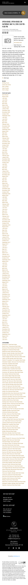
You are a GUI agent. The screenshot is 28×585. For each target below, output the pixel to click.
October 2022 (5, 162)
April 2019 (4, 213)
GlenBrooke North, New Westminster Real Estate (13, 393)
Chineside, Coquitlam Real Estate (10, 363)
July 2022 (4, 164)
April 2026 (4, 103)
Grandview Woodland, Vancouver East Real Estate (14, 396)
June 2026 (4, 100)
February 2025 (5, 124)
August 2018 (5, 226)
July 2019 (4, 207)
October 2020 (5, 192)
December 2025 (6, 110)
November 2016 (6, 256)
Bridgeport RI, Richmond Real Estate (10, 349)
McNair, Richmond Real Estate (9, 431)
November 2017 (6, 239)
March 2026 (5, 105)
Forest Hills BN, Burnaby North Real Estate (12, 384)
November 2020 (6, 190)
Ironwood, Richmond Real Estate (10, 412)
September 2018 (6, 225)
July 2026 (4, 98)
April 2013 (4, 322)
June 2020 (4, 199)
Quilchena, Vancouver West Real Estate (11, 448)
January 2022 (5, 171)
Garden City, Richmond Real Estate (10, 391)
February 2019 (5, 216)
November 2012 (6, 331)
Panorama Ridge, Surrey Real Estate (10, 441)
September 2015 (6, 280)
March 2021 (5, 183)
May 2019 (4, 211)
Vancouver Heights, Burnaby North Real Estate (13, 473)
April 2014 (4, 303)
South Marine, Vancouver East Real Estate (12, 460)
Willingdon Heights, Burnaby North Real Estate (13, 483)
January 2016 (5, 273)
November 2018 (6, 221)
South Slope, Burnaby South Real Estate (11, 462)
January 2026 (5, 108)
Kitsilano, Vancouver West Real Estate (13, 30)
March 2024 (5, 136)
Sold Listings (5, 90)
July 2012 (4, 337)
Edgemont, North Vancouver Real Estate (11, 379)
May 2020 (4, 200)
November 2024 (6, 126)
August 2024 (5, 131)
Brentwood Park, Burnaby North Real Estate (12, 348)
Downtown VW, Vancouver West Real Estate (12, 372)
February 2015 (5, 291)
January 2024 (5, 140)
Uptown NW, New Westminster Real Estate (12, 469)
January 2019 (5, 218)
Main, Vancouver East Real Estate (10, 426)
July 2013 (4, 318)
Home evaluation (7, 510)
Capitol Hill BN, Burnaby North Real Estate (12, 358)
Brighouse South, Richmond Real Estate (11, 351)
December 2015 (6, 275)
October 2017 (5, 240)
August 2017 (5, 244)
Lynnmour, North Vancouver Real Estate (11, 422)
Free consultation (7, 512)
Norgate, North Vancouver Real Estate (11, 440)
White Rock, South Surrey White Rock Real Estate (13, 481)
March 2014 (5, 304)
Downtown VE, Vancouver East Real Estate (12, 370)
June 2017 (4, 247)
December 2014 (6, 294)
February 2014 (5, 306)
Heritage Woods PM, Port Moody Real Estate (13, 408)
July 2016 (4, 263)
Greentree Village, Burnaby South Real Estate (12, 398)
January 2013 (5, 327)
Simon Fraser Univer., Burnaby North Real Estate (13, 457)
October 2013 (5, 313)
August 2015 (5, 282)
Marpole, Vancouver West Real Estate (11, 427)
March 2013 (5, 324)
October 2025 (5, 114)
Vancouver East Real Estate (8, 471)
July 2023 (4, 148)
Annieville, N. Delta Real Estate (9, 344)
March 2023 (5, 154)
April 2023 (4, 152)
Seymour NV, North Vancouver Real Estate (12, 452)
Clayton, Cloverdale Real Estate (9, 365)
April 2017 (4, 251)
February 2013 (5, 325)
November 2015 (6, 277)
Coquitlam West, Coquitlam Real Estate (11, 368)
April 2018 (4, 232)
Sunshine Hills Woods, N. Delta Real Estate (12, 466)
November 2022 (6, 160)
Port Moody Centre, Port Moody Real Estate (12, 443)
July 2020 (4, 197)
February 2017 (5, 254)
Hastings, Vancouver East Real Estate (11, 405)
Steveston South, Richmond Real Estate (11, 464)
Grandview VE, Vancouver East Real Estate (12, 394)
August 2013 (5, 317)
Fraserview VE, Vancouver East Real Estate (12, 389)
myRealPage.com (16, 556)
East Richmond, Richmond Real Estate (11, 377)
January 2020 (5, 206)
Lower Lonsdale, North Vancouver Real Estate (13, 419)
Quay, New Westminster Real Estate (10, 445)
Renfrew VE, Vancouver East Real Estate (11, 450)
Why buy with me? (7, 497)
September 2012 (6, 334)
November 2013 (6, 311)
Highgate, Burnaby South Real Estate (11, 410)
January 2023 (5, 157)
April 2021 (4, 181)
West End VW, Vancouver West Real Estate (12, 476)
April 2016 (4, 268)
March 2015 (5, 289)
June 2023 (4, 150)
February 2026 (5, 107)
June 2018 (4, 228)
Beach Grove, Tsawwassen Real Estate (11, 346)
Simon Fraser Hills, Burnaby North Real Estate (13, 455)
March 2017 (5, 252)
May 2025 (4, 121)
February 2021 (5, 185)
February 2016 (5, 272)
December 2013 (6, 310)
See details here (18, 42)
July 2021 (4, 178)
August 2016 (5, 261)
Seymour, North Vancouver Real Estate (11, 453)
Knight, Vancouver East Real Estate (10, 415)
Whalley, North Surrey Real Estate (10, 480)
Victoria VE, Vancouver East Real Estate (11, 474)
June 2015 (4, 285)
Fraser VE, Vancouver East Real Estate (11, 386)
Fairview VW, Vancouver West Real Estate (12, 381)
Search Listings (7, 501)
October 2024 (5, 128)
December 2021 (6, 173)
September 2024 (6, 129)
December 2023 (6, 141)
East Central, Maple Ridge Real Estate (11, 375)
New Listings (5, 86)
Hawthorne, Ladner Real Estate (9, 407)
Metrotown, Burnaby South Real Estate (11, 433)
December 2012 (6, 329)
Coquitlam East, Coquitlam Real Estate (11, 367)
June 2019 (4, 209)
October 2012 (5, 332)
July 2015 (4, 284)
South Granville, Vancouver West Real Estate (12, 459)
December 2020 (6, 188)
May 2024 (4, 133)
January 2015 (5, 292)
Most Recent (5, 94)
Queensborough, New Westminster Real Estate (13, 447)
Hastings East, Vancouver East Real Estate (12, 401)
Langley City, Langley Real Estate (10, 417)
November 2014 (6, 296)
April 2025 (4, 122)
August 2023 (5, 147)
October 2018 (5, 223)
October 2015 (5, 278)
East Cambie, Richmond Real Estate (10, 374)
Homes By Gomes (6, 84)
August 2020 (5, 195)
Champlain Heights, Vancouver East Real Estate (13, 362)
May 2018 (4, 230)
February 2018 (5, 235)
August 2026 (5, 96)
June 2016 (4, 265)
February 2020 (5, 204)
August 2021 (5, 176)
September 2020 (6, 193)
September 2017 (6, 242)
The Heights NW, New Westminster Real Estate (13, 467)
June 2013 (4, 320)
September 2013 (6, 315)
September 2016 (6, 259)
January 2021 (5, 186)
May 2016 (4, 266)
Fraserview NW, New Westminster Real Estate (13, 388)
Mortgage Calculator (8, 499)
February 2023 (5, 155)
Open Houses (5, 88)
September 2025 (6, 115)
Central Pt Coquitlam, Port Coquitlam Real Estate (13, 360)
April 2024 (4, 134)
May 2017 (4, 249)
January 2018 (5, 237)
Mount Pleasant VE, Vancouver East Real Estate (13, 438)
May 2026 (4, 101)
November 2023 (6, 143)
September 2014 (6, 299)
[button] (9, 548)
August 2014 (5, 301)
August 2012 (5, 336)
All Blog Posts (5, 83)
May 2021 (4, 180)
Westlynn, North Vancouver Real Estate (11, 478)
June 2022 (4, 166)
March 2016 (5, 270)
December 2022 (6, 159)
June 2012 (4, 339)
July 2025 (4, 117)
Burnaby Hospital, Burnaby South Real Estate (12, 353)
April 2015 (4, 287)
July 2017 (4, 245)
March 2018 (5, 233)
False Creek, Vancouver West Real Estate (12, 382)
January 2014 (5, 308)
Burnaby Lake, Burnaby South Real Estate (12, 355)
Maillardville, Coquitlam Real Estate (10, 424)
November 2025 (6, 112)
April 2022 (4, 169)
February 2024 (5, 138)
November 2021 (6, 174)
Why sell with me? (7, 509)
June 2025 (4, 119)
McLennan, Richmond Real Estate (10, 429)
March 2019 (5, 214)
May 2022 (4, 167)
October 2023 (5, 145)
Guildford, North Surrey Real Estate (10, 400)
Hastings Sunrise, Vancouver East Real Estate (13, 403)
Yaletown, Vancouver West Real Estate (11, 485)
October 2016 (5, 258)
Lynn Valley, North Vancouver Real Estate (12, 421)
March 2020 (5, 202)
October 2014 (5, 298)
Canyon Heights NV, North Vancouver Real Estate (13, 356)
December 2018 (6, 219)
